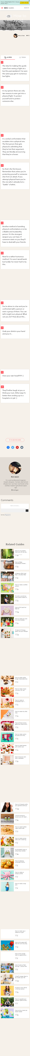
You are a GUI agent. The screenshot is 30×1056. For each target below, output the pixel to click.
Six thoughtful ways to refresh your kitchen (21, 850)
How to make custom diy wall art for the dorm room (20, 735)
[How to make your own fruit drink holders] (7, 622)
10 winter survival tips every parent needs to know (21, 597)
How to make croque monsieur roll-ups (20, 689)
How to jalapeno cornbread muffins (20, 861)
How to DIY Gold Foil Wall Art (20, 608)
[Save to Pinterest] (17, 447)
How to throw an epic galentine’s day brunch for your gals (21, 724)
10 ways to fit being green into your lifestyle (21, 630)
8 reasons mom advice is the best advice (21, 988)
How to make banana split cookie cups (20, 746)
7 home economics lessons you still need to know (21, 817)
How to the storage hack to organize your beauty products (20, 955)
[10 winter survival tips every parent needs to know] (7, 599)
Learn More (24, 2)
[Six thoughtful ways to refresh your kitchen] (7, 852)
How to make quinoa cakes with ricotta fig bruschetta (20, 840)
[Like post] (10, 440)
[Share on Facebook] (8, 447)
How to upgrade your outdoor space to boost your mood (21, 1000)
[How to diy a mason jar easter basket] (7, 1013)
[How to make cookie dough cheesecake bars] (7, 680)
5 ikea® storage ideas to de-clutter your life (21, 977)
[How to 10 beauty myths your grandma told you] (7, 807)
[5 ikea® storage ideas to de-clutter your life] (7, 979)
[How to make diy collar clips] (7, 714)
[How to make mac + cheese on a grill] (7, 934)
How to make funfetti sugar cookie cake (20, 827)
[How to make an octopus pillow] (7, 875)
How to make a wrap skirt (20, 884)
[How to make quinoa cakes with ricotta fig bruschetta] (7, 841)
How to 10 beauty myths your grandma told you (21, 805)
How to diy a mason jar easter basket (21, 1011)
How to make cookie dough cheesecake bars (21, 678)
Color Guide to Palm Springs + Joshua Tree (21, 965)
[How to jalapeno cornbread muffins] (7, 864)
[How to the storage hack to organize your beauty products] (7, 957)
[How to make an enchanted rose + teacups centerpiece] (7, 703)
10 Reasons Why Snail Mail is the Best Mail (20, 574)
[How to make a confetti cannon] (7, 588)
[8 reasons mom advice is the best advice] (7, 990)
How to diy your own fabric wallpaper (20, 757)
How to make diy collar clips (21, 712)
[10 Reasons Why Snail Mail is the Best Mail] (7, 576)
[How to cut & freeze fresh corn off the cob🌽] (7, 554)
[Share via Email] (21, 447)
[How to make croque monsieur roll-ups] (7, 692)
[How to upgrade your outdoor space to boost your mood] (7, 1002)
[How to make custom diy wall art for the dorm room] (7, 737)
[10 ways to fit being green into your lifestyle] (7, 633)
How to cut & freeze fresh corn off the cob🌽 (20, 552)
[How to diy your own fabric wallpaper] (7, 760)
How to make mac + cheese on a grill (20, 931)
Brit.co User (21, 35)
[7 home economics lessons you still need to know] (7, 818)
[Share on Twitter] (12, 447)
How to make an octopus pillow (19, 873)
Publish (27, 510)
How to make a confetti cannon (21, 585)
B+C (17, 566)
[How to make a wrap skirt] (7, 886)
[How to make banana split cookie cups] (7, 748)
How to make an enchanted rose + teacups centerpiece (20, 701)
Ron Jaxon (15, 477)
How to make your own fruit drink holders (21, 619)
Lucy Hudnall (19, 554)
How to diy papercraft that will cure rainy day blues (21, 944)
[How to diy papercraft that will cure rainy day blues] (7, 945)
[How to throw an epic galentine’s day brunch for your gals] (7, 726)
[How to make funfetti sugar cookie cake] (7, 830)
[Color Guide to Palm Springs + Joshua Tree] (7, 968)
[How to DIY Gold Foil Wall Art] (7, 610)
